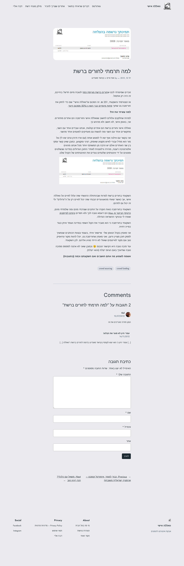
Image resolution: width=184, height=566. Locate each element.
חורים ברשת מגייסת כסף (95, 92)
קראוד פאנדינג (98, 78)
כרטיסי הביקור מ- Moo (119, 213)
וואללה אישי (153, 6)
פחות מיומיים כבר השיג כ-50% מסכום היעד (90, 106)
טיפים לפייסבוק (67, 213)
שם (128, 412)
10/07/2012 (119, 316)
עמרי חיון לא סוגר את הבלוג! (116, 333)
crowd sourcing (105, 268)
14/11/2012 (124, 336)
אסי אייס (110, 78)
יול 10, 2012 (125, 78)
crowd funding (123, 268)
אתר (128, 441)
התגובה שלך (123, 374)
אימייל (126, 427)
